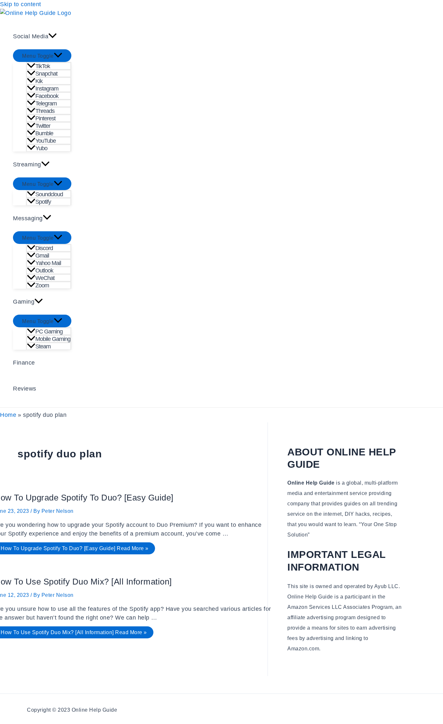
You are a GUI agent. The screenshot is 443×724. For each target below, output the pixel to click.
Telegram (46, 103)
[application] (52, 36)
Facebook (46, 96)
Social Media (30, 36)
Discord (44, 248)
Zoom (42, 285)
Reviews (24, 388)
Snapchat (46, 73)
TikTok (42, 66)
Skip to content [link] (20, 4)
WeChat (44, 278)
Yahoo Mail (48, 263)
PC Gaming (49, 331)
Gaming (23, 301)
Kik (38, 81)
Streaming (27, 164)
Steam (43, 346)
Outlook (44, 270)
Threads (44, 111)
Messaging (28, 218)
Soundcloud (49, 194)
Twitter (42, 126)
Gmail (42, 255)
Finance (24, 362)
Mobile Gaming (52, 339)
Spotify (43, 202)
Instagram (46, 88)
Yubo (41, 148)
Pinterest (45, 118)
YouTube (45, 141)
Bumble (44, 133)
